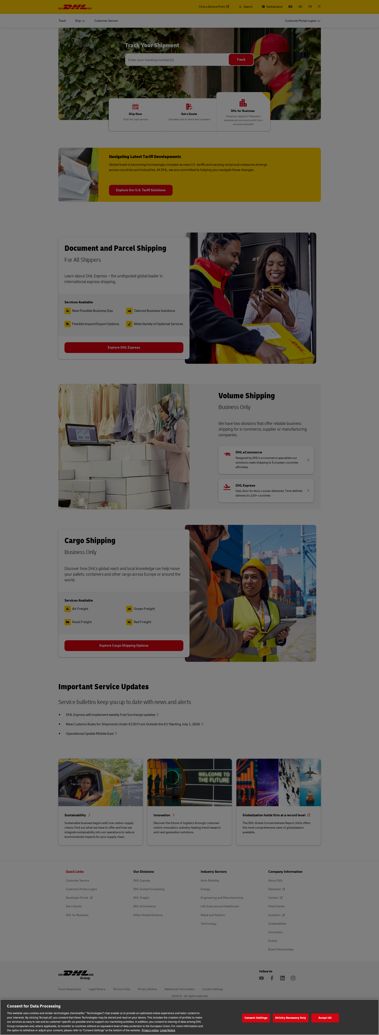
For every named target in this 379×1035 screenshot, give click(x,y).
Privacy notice (150, 1030)
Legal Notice (167, 1030)
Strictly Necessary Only (290, 1018)
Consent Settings (256, 1018)
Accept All (325, 1018)
